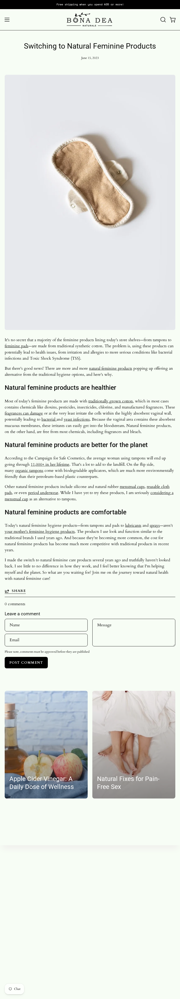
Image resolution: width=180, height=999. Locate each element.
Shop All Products (110, 888)
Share (19, 591)
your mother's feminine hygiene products (40, 531)
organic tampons (29, 470)
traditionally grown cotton (110, 401)
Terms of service (19, 961)
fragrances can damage (24, 413)
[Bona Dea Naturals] (90, 20)
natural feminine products (110, 368)
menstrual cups (132, 486)
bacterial (48, 419)
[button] (162, 19)
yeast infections (77, 419)
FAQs (100, 913)
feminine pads (16, 346)
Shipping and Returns (23, 953)
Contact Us (14, 969)
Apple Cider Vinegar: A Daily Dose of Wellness (41, 783)
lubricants (133, 525)
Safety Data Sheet (19, 977)
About (100, 905)
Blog (99, 896)
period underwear (43, 492)
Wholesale (13, 945)
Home (100, 880)
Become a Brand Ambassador (29, 937)
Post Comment (26, 662)
